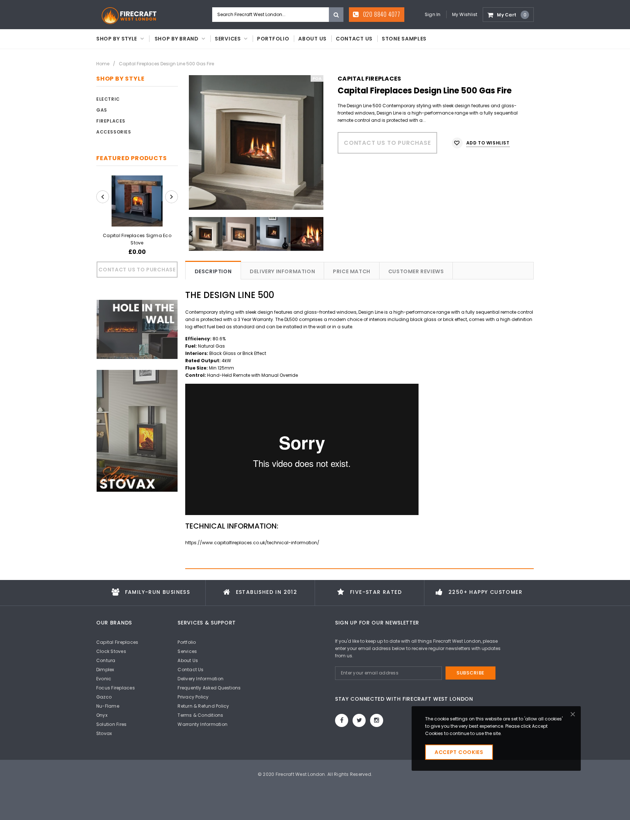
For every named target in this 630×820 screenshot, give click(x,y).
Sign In (433, 14)
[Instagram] (376, 720)
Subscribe (470, 672)
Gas (101, 110)
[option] (256, 142)
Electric (108, 99)
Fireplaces (110, 121)
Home (102, 64)
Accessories (113, 132)
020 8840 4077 (381, 14)
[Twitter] (359, 720)
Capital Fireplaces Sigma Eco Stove (137, 239)
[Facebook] (341, 720)
